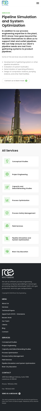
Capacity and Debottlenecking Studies (16, 349)
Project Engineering (9, 345)
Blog (3, 328)
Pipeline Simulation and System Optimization (18, 363)
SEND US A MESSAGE (10, 393)
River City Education (9, 367)
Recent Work (6, 318)
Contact (5, 332)
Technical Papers (8, 310)
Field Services (7, 360)
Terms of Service (14, 401)
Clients (4, 325)
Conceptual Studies (9, 342)
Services (5, 307)
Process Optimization (10, 353)
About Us (5, 303)
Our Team (5, 321)
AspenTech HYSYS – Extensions (13, 314)
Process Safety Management (13, 356)
